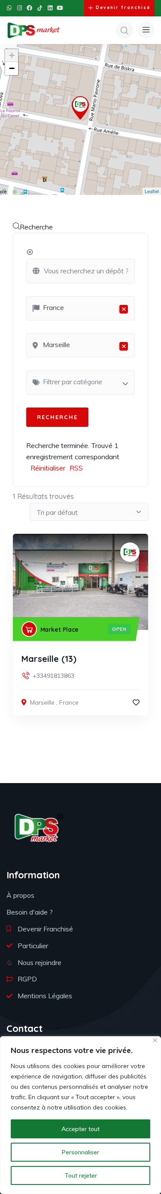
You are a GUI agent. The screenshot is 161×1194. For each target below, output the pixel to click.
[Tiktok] (40, 8)
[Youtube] (60, 8)
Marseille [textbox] (84, 345)
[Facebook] (29, 8)
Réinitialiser (47, 468)
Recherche (36, 227)
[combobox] (80, 308)
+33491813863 (53, 676)
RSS (76, 468)
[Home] (38, 827)
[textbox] (84, 381)
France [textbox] (84, 308)
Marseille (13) (48, 658)
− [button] (12, 68)
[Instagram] (19, 8)
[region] (80, 1115)
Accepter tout (80, 1129)
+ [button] (12, 55)
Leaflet (152, 191)
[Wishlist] (136, 702)
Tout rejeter (80, 1175)
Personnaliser (80, 1152)
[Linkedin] (50, 8)
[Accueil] (33, 30)
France (69, 702)
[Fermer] (155, 1040)
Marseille (42, 702)
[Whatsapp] (9, 8)
